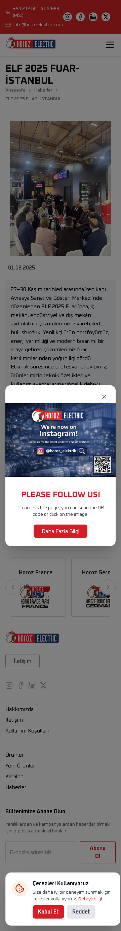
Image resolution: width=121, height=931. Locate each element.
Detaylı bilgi (90, 899)
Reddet (81, 912)
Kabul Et (48, 912)
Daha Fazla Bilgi (60, 531)
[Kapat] (104, 397)
